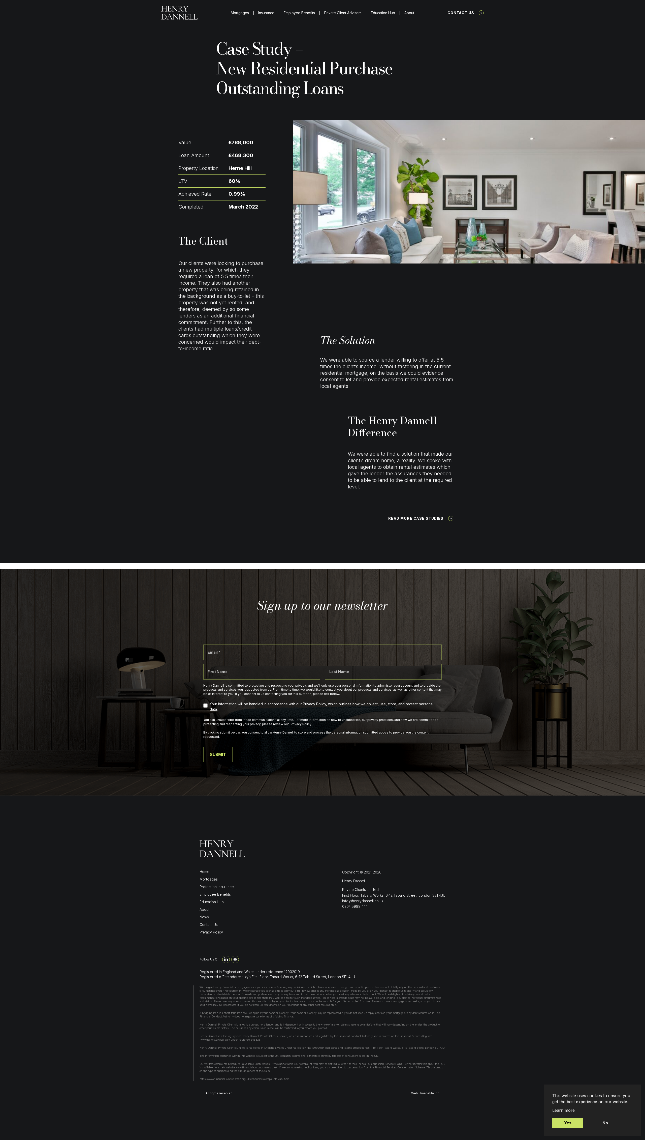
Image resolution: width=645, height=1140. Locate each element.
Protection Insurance (217, 887)
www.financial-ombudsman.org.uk (256, 1067)
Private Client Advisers (343, 13)
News (204, 917)
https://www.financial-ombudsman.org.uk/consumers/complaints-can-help (244, 1078)
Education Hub (383, 13)
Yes (567, 1122)
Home (204, 871)
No (605, 1122)
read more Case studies (415, 518)
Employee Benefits (299, 13)
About (409, 13)
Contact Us (460, 13)
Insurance (266, 13)
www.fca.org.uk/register (215, 1039)
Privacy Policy (211, 932)
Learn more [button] (563, 1110)
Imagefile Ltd (429, 1093)
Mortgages (240, 13)
